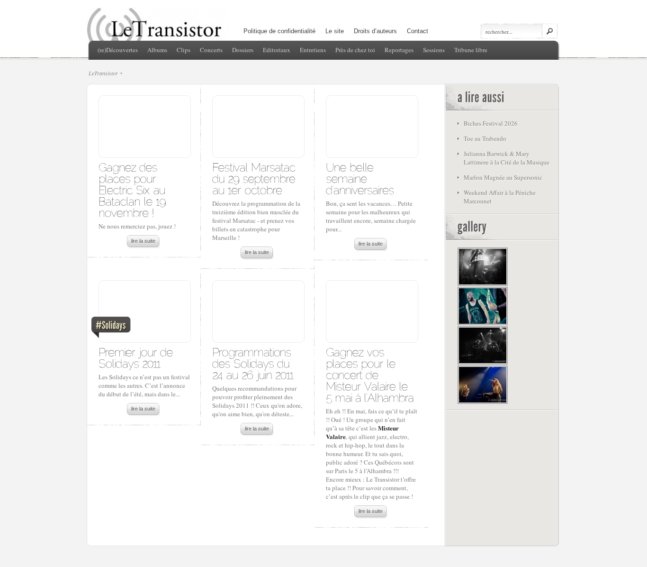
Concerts (211, 50)
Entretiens (313, 50)
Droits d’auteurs (375, 31)
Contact (417, 31)
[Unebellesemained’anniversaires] (360, 178)
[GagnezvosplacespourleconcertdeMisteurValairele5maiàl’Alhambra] (370, 374)
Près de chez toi (355, 50)
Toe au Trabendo (485, 138)
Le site (334, 31)
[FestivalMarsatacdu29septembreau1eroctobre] (255, 178)
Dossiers (242, 50)
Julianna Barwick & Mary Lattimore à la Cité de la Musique (506, 157)
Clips (183, 50)
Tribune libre (470, 50)
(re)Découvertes (118, 50)
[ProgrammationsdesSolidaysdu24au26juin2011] (253, 363)
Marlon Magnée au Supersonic (503, 177)
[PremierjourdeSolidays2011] (137, 357)
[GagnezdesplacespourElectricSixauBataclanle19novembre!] (134, 189)
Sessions (434, 50)
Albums (157, 50)
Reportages (399, 50)
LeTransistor (103, 73)
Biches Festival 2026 (491, 123)
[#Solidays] (144, 314)
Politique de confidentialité (279, 31)
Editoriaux (276, 50)
